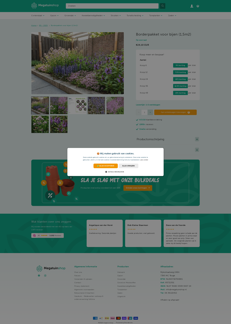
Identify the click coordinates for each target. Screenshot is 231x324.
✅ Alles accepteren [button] (105, 166)
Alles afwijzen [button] (128, 166)
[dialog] (115, 162)
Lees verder (144, 160)
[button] (115, 172)
